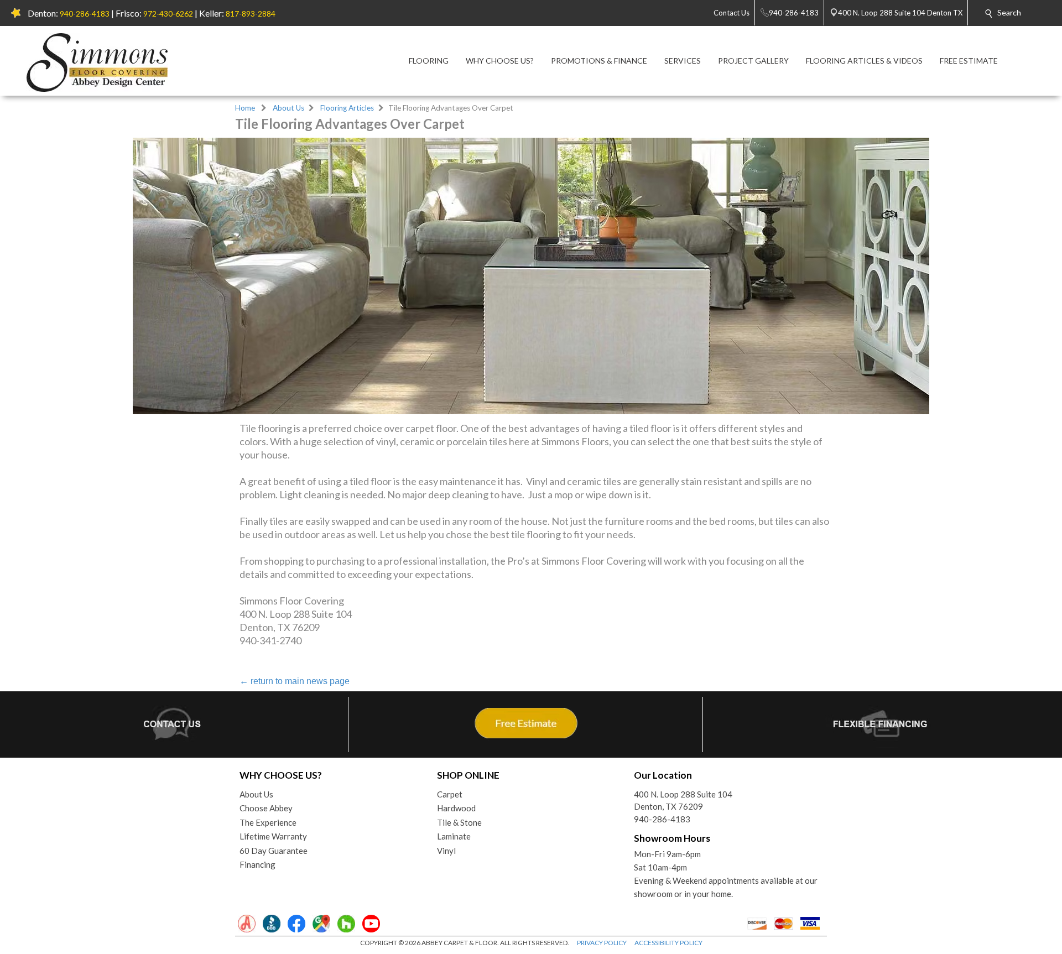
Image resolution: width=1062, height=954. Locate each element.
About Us (288, 107)
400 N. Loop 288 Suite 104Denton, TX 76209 (683, 800)
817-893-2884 (250, 13)
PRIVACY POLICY (602, 943)
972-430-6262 (168, 13)
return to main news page (295, 681)
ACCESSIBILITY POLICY (668, 943)
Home (245, 107)
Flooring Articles (347, 107)
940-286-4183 (85, 13)
